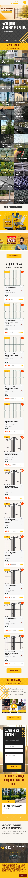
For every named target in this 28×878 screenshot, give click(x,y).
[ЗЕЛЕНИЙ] (8, 296)
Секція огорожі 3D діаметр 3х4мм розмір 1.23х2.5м (11, 388)
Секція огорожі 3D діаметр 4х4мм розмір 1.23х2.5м (11, 587)
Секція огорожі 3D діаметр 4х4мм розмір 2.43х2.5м (11, 455)
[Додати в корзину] (21, 291)
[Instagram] (17, 846)
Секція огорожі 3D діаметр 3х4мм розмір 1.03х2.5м (11, 421)
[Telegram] (23, 846)
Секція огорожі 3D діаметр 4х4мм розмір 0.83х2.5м (11, 653)
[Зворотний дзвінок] (24, 2)
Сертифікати (14, 862)
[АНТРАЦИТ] (5, 296)
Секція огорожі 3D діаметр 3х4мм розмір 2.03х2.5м (11, 289)
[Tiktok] (26, 846)
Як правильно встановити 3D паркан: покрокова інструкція (13, 807)
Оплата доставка (14, 855)
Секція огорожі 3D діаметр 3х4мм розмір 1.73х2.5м (11, 322)
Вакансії (14, 859)
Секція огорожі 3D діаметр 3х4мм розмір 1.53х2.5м (11, 355)
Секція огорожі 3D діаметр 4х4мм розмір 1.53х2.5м (11, 554)
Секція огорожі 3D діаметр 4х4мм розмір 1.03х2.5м (11, 620)
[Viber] (20, 846)
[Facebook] (14, 846)
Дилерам (14, 857)
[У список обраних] (21, 286)
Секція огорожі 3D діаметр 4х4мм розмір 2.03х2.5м (11, 488)
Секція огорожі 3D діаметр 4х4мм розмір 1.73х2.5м (11, 521)
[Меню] (3, 2)
